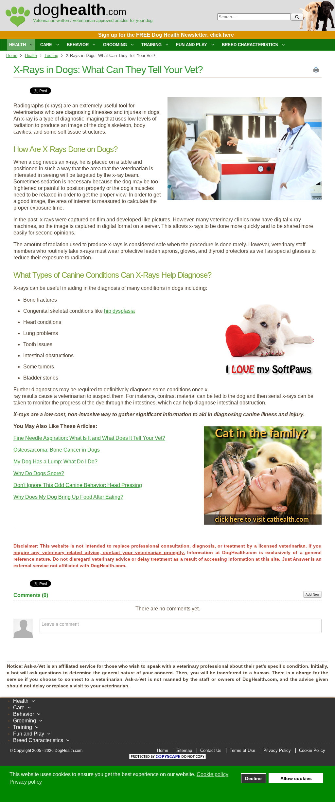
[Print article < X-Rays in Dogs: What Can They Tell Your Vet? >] (316, 71)
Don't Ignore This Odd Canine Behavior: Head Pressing (77, 485)
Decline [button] (253, 778)
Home (11, 55)
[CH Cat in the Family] (263, 523)
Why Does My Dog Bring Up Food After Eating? (68, 497)
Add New (312, 594)
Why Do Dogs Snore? (38, 473)
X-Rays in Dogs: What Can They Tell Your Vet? (108, 69)
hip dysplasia (119, 311)
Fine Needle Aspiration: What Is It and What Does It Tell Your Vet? (89, 438)
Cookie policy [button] (212, 774)
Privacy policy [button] (25, 782)
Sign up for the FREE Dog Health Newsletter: (166, 35)
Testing (51, 55)
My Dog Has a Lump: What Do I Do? (55, 461)
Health (31, 55)
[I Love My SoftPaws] (269, 378)
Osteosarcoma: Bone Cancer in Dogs (56, 450)
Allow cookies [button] (296, 778)
